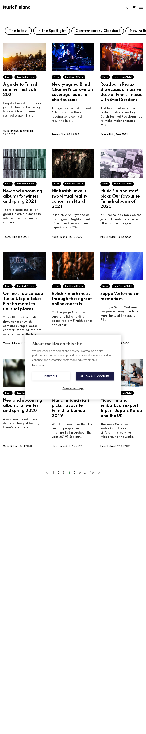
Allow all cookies (95, 376)
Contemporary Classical (98, 31)
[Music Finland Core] (134, 7)
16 (92, 472)
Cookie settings (73, 388)
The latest (18, 31)
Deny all (51, 376)
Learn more (38, 365)
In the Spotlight (51, 31)
